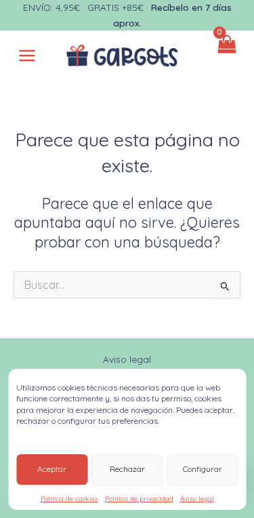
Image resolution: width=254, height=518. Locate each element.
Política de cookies (69, 498)
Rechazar (127, 469)
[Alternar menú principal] (27, 56)
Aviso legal (197, 498)
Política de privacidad (139, 498)
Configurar (202, 469)
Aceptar (51, 469)
